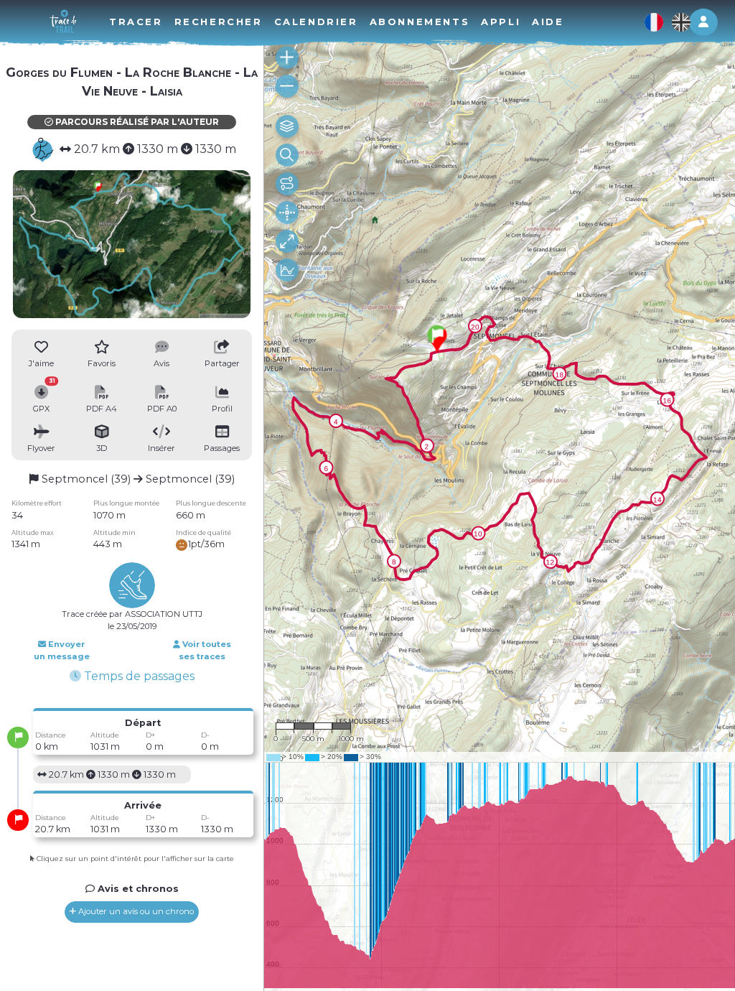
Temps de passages (138, 676)
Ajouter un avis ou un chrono (135, 911)
